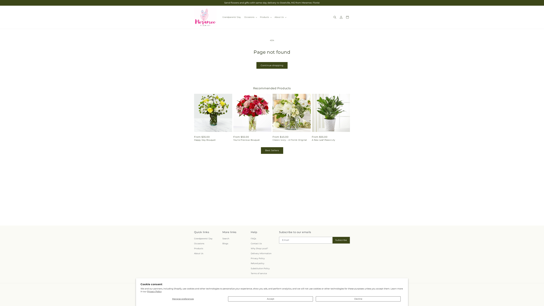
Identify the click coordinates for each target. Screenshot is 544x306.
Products (198, 248)
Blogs (225, 243)
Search (225, 238)
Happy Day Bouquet (205, 140)
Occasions (199, 243)
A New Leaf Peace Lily (323, 140)
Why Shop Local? (259, 248)
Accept (270, 299)
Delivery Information (261, 253)
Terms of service (259, 273)
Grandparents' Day (203, 238)
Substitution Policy (260, 268)
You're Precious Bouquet (246, 140)
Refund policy (257, 263)
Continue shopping (272, 65)
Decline (358, 299)
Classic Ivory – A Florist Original (290, 140)
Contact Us (256, 243)
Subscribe (341, 240)
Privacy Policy (154, 291)
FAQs (253, 238)
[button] (250, 17)
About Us (198, 253)
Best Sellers (272, 150)
